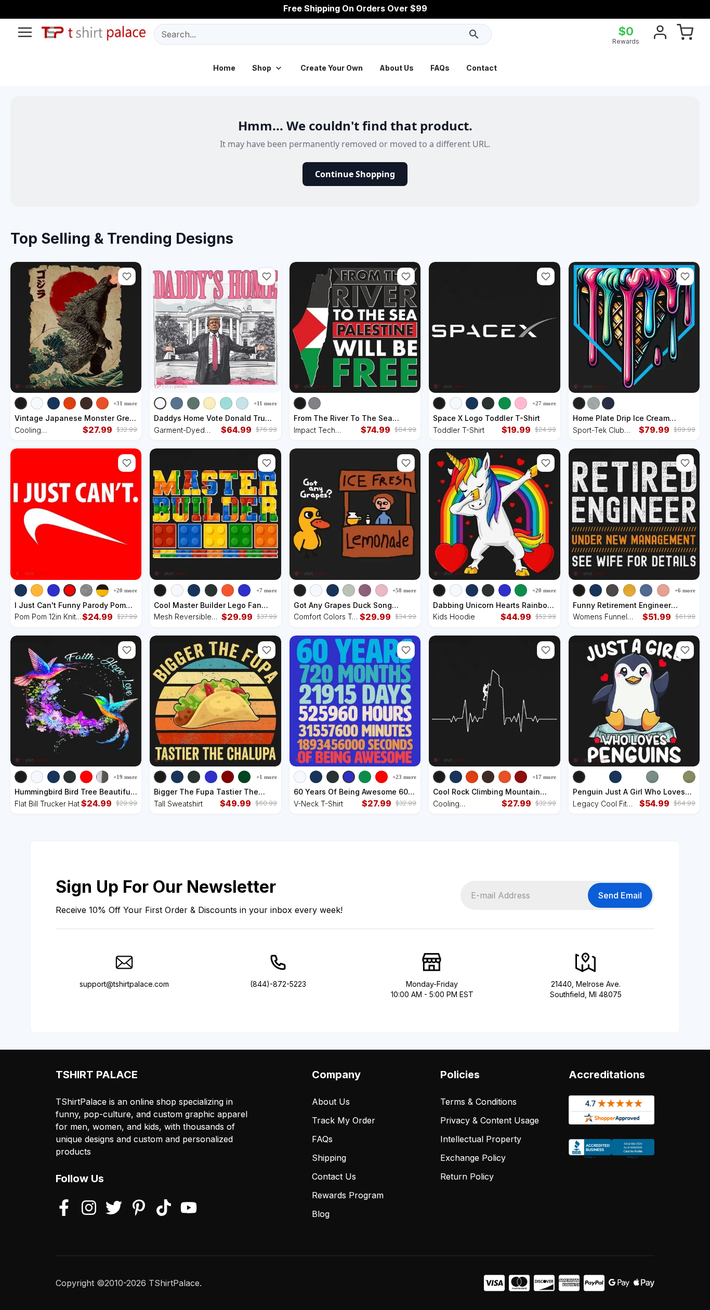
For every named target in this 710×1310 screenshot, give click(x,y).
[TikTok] (163, 1208)
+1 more (266, 777)
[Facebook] (64, 1208)
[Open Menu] (24, 34)
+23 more (404, 777)
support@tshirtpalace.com (124, 984)
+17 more (544, 777)
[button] (127, 276)
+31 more (125, 403)
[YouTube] (188, 1208)
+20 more (125, 590)
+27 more (544, 403)
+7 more (266, 590)
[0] (685, 34)
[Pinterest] (138, 1208)
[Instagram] (89, 1208)
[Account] (660, 34)
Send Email (620, 895)
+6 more (685, 590)
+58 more (404, 590)
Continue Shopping (355, 174)
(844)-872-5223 (278, 984)
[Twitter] (114, 1208)
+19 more (125, 777)
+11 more (265, 403)
